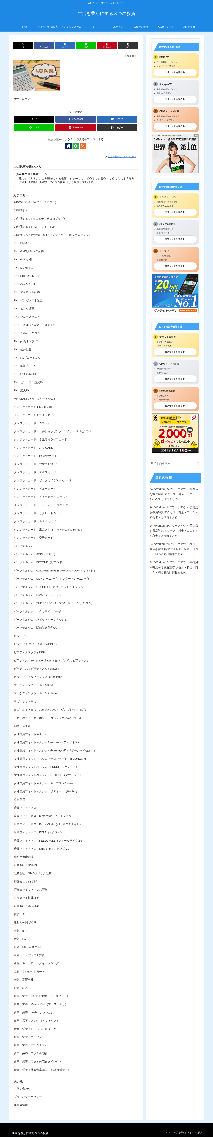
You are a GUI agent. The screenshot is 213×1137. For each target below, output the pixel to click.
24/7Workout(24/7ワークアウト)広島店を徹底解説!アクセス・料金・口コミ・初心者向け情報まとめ (174, 512)
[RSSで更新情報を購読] (83, 146)
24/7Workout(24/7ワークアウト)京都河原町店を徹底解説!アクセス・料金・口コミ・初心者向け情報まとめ (174, 567)
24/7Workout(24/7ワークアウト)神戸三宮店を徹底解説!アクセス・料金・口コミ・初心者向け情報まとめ (174, 549)
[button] (128, 45)
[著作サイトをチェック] (68, 146)
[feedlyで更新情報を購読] (76, 146)
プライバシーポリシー (28, 1096)
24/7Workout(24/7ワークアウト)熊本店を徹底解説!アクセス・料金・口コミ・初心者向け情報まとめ (174, 494)
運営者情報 (21, 1105)
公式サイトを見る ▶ (175, 72)
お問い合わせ (22, 1088)
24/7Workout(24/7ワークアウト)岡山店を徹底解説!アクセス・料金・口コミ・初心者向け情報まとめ (174, 530)
